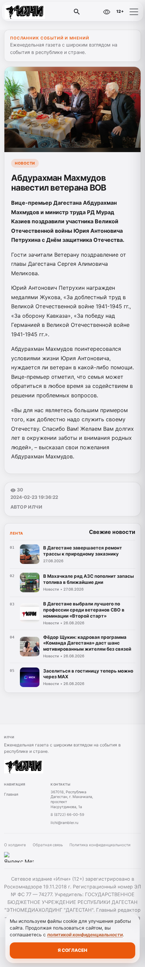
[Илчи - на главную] (33, 12)
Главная (11, 794)
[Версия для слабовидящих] (106, 12)
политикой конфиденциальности (85, 934)
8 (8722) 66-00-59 (67, 814)
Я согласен (72, 950)
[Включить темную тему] (92, 11)
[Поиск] (76, 11)
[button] (133, 11)
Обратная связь (48, 845)
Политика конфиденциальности (99, 845)
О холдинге (15, 845)
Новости (25, 163)
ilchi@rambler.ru (64, 822)
